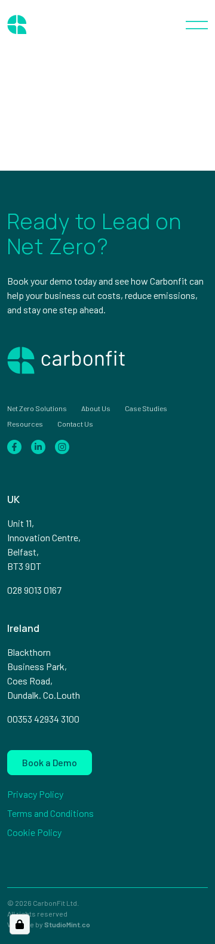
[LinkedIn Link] (38, 445)
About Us (95, 408)
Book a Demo (49, 762)
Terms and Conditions (50, 813)
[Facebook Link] (14, 445)
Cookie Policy (34, 832)
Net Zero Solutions (37, 408)
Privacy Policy (35, 794)
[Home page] (49, 24)
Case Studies (146, 408)
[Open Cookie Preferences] (20, 924)
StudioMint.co (67, 924)
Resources (25, 423)
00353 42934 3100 (43, 718)
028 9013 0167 (34, 590)
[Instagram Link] (62, 445)
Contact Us (75, 423)
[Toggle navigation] (197, 24)
